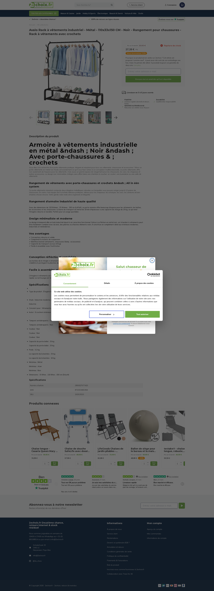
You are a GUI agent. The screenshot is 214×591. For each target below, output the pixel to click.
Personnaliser (105, 314)
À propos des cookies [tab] (144, 283)
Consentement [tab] (69, 283)
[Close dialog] (152, 260)
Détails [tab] (107, 283)
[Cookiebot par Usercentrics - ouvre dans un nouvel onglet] (149, 275)
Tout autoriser (142, 314)
